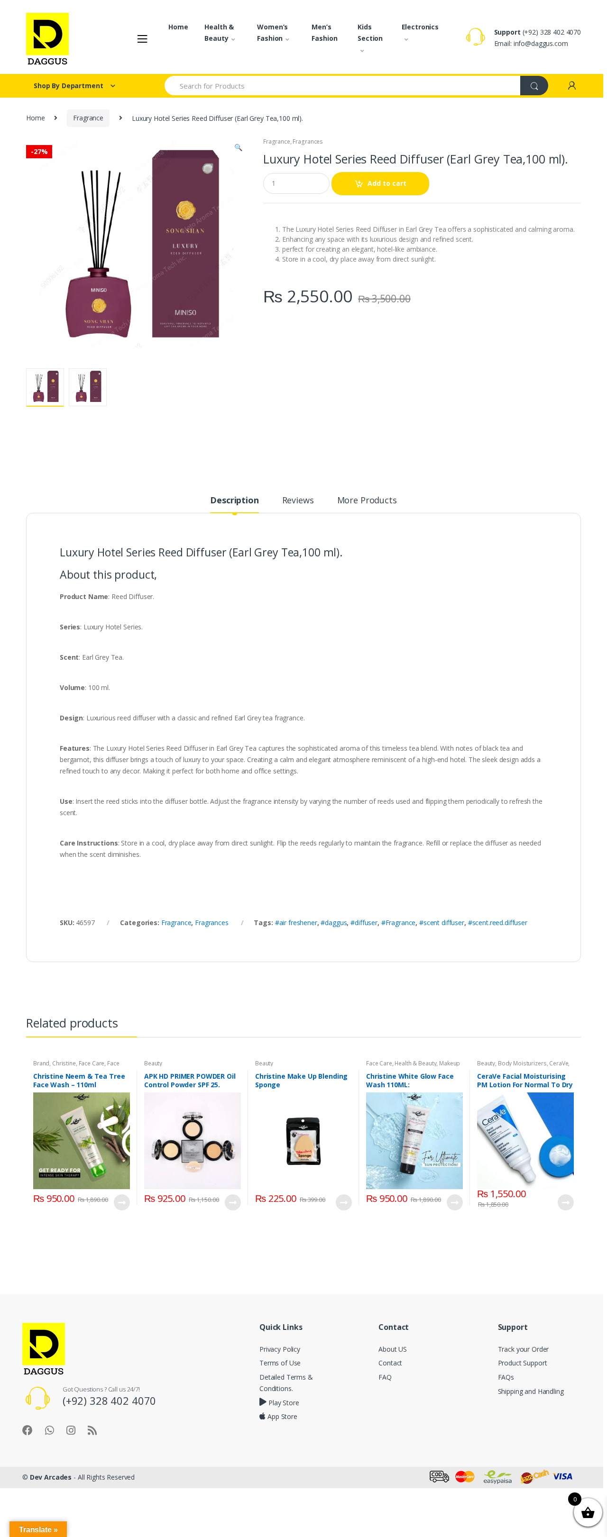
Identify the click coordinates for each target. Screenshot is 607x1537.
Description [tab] (234, 501)
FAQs (506, 1377)
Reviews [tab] (298, 501)
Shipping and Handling (531, 1391)
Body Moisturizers (522, 1063)
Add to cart (387, 183)
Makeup (449, 1063)
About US (392, 1349)
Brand (41, 1063)
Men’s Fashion (324, 32)
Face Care (92, 1063)
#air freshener (296, 922)
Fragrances (308, 141)
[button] (238, 148)
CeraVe (558, 1063)
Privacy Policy (279, 1349)
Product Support (522, 1362)
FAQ (385, 1377)
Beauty (153, 1063)
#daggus (334, 922)
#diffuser (363, 922)
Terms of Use (280, 1362)
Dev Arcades (51, 1477)
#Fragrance (398, 922)
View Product (121, 1202)
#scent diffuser (441, 922)
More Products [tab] (367, 501)
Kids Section (370, 32)
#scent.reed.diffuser (497, 922)
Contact (390, 1362)
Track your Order (523, 1349)
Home (178, 26)
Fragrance (88, 117)
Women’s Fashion (272, 32)
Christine (64, 1063)
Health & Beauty (219, 32)
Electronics (420, 26)
